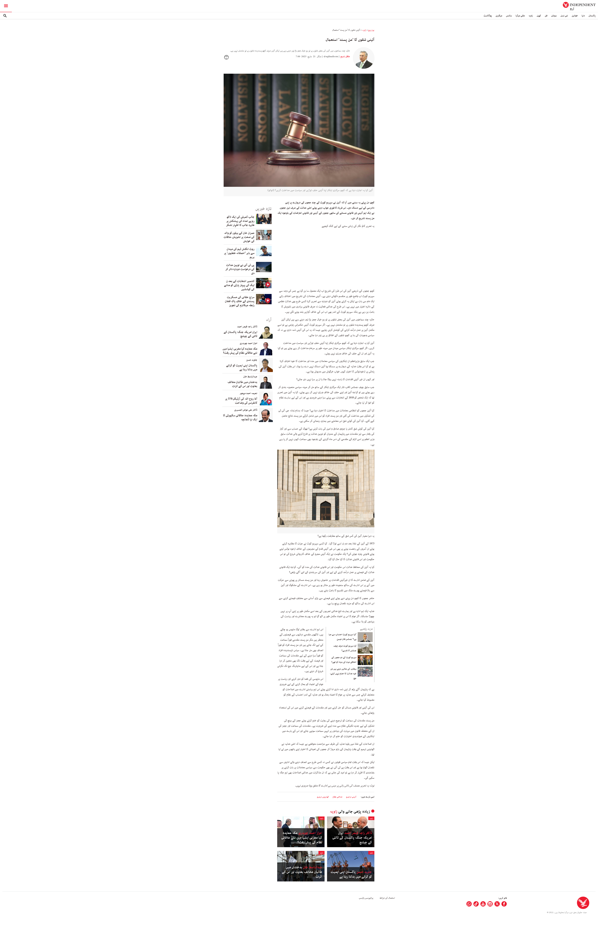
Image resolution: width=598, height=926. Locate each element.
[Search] (5, 16)
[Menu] (6, 6)
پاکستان (592, 15)
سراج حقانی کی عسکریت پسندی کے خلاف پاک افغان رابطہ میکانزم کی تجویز (239, 301)
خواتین (575, 15)
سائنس (509, 15)
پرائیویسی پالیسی (366, 898)
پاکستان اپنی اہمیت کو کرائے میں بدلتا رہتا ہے (351, 874)
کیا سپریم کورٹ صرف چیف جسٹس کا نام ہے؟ (344, 648)
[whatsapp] (469, 904)
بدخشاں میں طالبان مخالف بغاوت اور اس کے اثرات (302, 872)
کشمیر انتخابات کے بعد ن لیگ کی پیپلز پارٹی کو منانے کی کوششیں (239, 285)
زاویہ (531, 15)
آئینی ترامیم (351, 796)
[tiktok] (476, 904)
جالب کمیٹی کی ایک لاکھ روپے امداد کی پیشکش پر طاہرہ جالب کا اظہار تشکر (240, 221)
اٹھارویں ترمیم (323, 796)
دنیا (583, 15)
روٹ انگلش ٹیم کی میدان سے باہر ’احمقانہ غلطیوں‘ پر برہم (239, 253)
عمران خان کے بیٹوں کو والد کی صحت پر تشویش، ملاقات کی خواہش (239, 237)
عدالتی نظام (337, 796)
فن (546, 15)
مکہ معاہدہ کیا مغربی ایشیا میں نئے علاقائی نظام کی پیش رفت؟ (301, 838)
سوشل (554, 15)
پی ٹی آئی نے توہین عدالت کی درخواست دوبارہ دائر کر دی (239, 269)
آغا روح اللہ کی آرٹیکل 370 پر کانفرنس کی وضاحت (241, 401)
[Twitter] (497, 904)
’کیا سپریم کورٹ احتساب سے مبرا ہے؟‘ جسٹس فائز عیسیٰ (342, 637)
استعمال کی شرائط (387, 898)
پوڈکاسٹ (488, 15)
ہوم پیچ (371, 30)
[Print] (226, 57)
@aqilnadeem (331, 56)
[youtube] (483, 904)
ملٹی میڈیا (520, 15)
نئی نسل (564, 15)
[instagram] (490, 904)
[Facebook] (504, 904)
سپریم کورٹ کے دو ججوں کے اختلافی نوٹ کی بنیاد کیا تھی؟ (343, 660)
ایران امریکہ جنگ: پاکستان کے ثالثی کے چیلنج (352, 838)
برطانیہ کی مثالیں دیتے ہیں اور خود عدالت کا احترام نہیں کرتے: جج (343, 673)
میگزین (499, 15)
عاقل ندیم (345, 56)
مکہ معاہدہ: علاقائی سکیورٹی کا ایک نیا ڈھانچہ (240, 417)
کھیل (539, 15)
